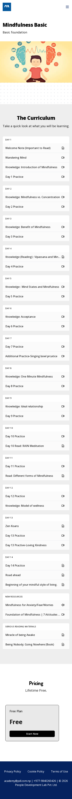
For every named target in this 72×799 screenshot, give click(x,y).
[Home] (7, 7)
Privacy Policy (12, 771)
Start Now (32, 733)
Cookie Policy (36, 771)
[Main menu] (67, 7)
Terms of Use (59, 771)
